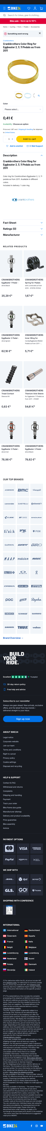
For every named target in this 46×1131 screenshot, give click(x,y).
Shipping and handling (12, 795)
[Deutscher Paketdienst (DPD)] (23, 879)
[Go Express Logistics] (23, 890)
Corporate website (11, 741)
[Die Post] (36, 879)
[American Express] (36, 848)
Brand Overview (12, 638)
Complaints (7, 791)
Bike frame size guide (12, 807)
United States (10, 132)
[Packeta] (36, 890)
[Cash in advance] (36, 860)
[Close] (39, 33)
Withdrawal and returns (13, 787)
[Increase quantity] (12, 139)
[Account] (35, 8)
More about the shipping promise (21, 1072)
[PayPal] (9, 860)
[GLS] (9, 890)
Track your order (10, 803)
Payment (6, 799)
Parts (19, 27)
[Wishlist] (28, 8)
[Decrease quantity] (5, 139)
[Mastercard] (9, 848)
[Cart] (41, 8)
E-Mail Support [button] (36, 146)
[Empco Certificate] (9, 910)
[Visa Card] (23, 848)
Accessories (35, 27)
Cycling (12, 27)
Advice (6, 828)
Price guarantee (9, 820)
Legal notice (8, 737)
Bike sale (14, 21)
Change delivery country (12, 1008)
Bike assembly (9, 824)
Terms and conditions (12, 750)
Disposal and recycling (12, 766)
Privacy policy (9, 758)
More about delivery (34, 1058)
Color (5, 103)
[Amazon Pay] (23, 860)
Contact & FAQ (9, 783)
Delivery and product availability (16, 816)
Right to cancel (9, 754)
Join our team (8, 745)
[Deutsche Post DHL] (9, 879)
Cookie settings (9, 762)
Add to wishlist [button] (16, 146)
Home (5, 27)
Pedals (26, 27)
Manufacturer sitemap (12, 812)
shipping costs (11, 983)
